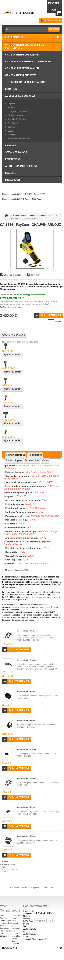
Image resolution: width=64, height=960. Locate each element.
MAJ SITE (10, 173)
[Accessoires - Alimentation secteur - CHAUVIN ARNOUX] (8, 635)
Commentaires (8, 864)
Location (11, 89)
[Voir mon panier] (59, 13)
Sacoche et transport (17, 119)
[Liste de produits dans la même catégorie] (5, 346)
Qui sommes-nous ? (15, 928)
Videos (5, 862)
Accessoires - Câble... (27, 778)
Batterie (11, 108)
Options (11, 127)
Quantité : (58, 321)
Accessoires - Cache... (27, 749)
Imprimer (35, 275)
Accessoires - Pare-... (27, 691)
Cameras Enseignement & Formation (28, 61)
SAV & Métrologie (16, 152)
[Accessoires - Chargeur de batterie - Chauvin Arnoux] (8, 841)
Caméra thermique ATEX (20, 75)
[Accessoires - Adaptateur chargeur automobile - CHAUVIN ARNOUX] (8, 664)
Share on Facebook (13, 275)
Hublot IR (12, 135)
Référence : (5, 307)
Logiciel (11, 131)
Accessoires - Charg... (27, 836)
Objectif (11, 104)
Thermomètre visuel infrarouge (26, 82)
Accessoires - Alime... (27, 630)
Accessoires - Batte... (26, 807)
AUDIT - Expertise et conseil (23, 166)
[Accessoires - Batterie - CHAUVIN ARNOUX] (8, 812)
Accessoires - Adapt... (27, 659)
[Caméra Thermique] (19, 12)
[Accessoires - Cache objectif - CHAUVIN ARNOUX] (8, 754)
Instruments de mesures (19, 139)
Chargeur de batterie (17, 111)
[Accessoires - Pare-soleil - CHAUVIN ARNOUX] (8, 696)
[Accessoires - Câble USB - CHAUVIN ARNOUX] (8, 783)
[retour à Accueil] (6, 216)
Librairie (10, 145)
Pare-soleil (13, 123)
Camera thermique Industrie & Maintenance (24, 46)
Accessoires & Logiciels (20, 95)
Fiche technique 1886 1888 (16, 570)
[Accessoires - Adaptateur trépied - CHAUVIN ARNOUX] (8, 725)
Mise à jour (12, 179)
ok (49, 921)
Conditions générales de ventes (16, 936)
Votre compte (52, 20)
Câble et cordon (15, 115)
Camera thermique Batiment (23, 54)
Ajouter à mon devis (13, 335)
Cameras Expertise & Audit (22, 68)
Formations (13, 159)
